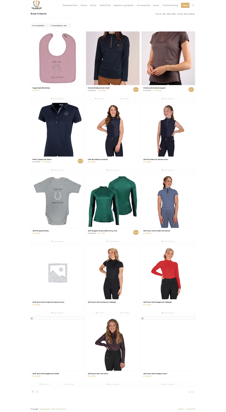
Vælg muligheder (58, 98)
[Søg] (193, 5)
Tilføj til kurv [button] (100, 98)
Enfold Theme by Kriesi (58, 409)
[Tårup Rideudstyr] (36, 5)
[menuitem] (70, 5)
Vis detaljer (125, 98)
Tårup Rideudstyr (44, 409)
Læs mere (100, 313)
